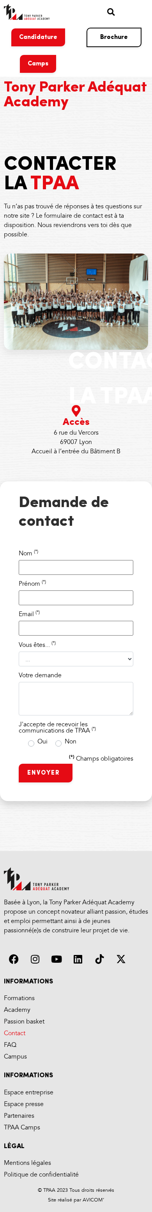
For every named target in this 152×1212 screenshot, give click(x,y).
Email (29, 614)
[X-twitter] (121, 959)
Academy (17, 1010)
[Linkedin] (78, 959)
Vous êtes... (37, 645)
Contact (14, 1033)
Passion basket (24, 1022)
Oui (42, 743)
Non (70, 743)
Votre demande (40, 676)
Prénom (32, 584)
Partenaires (19, 1116)
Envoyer (44, 773)
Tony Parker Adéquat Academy (75, 95)
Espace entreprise (28, 1092)
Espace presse (24, 1104)
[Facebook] (13, 959)
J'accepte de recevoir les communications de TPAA (57, 728)
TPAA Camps (22, 1128)
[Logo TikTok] (99, 959)
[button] (111, 12)
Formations (19, 998)
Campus (15, 1057)
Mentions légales (27, 1163)
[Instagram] (35, 959)
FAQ (10, 1045)
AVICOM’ (92, 1200)
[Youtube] (56, 959)
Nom (28, 554)
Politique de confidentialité (41, 1175)
